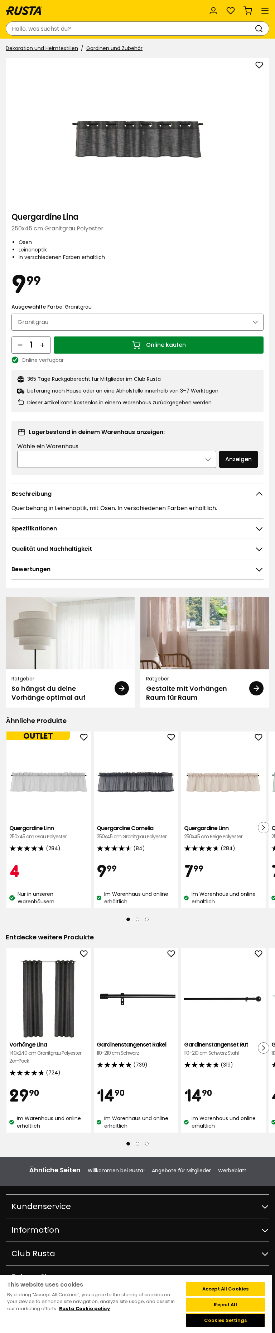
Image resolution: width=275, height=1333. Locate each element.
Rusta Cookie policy (84, 1308)
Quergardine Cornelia (132, 832)
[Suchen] (260, 28)
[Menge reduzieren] (20, 345)
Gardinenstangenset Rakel (131, 1048)
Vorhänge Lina (45, 1052)
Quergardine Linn (38, 832)
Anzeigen (238, 459)
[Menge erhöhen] (42, 345)
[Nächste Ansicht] (263, 827)
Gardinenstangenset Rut (216, 1048)
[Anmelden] (213, 10)
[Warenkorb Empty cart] (247, 10)
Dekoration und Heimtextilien (42, 48)
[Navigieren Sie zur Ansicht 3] (147, 919)
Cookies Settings (225, 1320)
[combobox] (130, 28)
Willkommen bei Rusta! (116, 1170)
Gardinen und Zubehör (114, 48)
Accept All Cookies (225, 1288)
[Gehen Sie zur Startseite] (24, 10)
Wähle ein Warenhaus (47, 446)
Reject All (225, 1304)
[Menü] (265, 10)
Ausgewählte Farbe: (51, 306)
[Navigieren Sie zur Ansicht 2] (137, 919)
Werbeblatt (232, 1170)
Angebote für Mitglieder (181, 1170)
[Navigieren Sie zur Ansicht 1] (128, 919)
